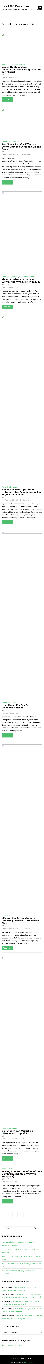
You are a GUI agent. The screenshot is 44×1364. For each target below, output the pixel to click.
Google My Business (27, 277)
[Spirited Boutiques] (12, 1345)
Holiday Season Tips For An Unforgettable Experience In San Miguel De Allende (21, 492)
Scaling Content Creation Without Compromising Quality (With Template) (22, 1174)
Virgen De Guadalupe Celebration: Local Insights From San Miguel (21, 69)
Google (4, 277)
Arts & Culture (7, 64)
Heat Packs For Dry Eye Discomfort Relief (16, 706)
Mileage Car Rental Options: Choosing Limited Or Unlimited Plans (20, 920)
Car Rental (6, 915)
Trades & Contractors (10, 141)
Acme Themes (27, 1362)
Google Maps (13, 277)
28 (21, 1214)
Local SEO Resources (15, 6)
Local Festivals (19, 64)
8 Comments (26, 154)
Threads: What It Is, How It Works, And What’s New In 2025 (21, 280)
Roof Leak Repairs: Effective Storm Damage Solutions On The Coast (21, 147)
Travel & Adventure (9, 487)
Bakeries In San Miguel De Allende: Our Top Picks (17, 1132)
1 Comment (26, 500)
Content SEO (7, 1169)
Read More (7, 99)
